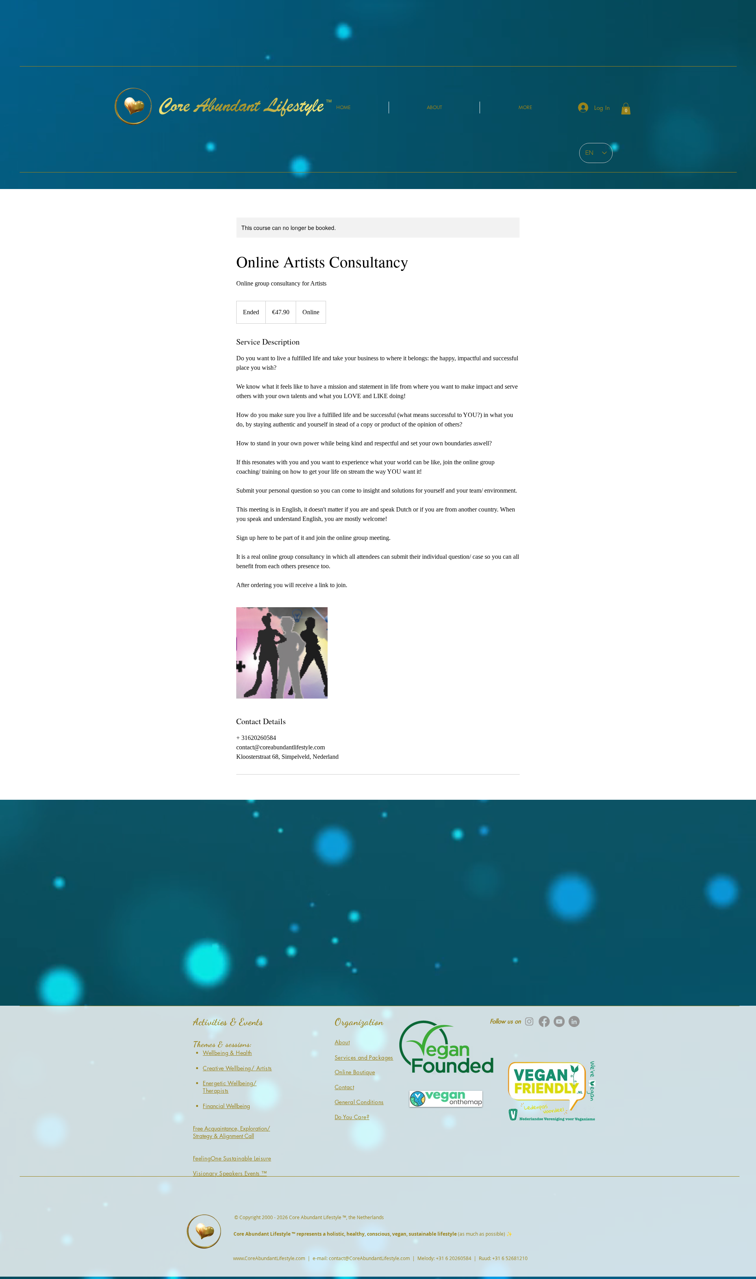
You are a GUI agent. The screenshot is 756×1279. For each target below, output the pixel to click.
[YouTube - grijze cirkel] (559, 1021)
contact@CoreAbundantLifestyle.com (369, 1258)
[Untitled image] (282, 653)
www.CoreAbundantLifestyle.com (269, 1258)
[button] (626, 109)
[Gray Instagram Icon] (529, 1021)
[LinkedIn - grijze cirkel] (574, 1021)
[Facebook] (544, 1021)
